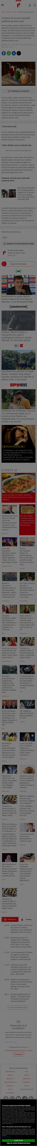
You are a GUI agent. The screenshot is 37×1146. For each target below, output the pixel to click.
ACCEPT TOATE (18, 1140)
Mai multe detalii (21, 1111)
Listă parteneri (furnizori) (6, 1136)
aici (9, 1119)
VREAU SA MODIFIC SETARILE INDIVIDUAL (18, 1143)
